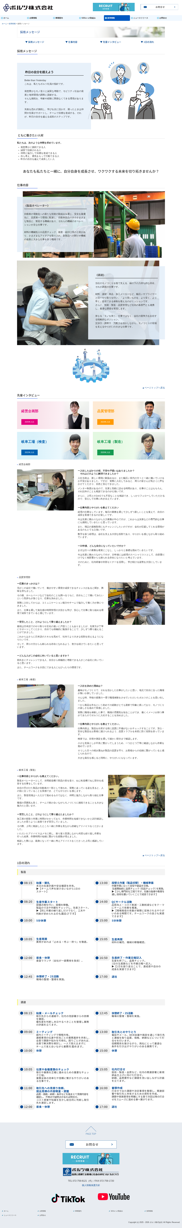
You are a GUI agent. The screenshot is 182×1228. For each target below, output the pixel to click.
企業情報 (33, 18)
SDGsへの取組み (88, 18)
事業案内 (59, 18)
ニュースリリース (140, 18)
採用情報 (111, 18)
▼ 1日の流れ (147, 42)
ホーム (6, 18)
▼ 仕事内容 (71, 42)
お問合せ (163, 18)
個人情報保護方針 (91, 1185)
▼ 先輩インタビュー (110, 42)
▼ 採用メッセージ (34, 42)
